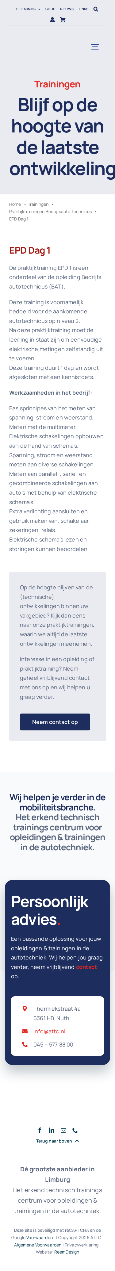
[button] (95, 9)
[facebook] (40, 1130)
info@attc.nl (49, 1031)
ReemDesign (66, 1252)
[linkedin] (51, 1130)
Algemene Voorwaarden (37, 1245)
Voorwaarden (39, 1237)
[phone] (75, 1130)
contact (86, 966)
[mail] (63, 1130)
